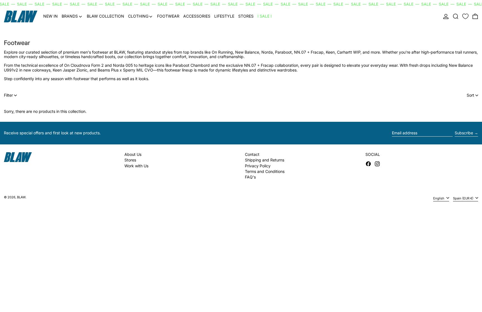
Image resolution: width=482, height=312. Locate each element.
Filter (8, 95)
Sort (470, 95)
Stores (130, 160)
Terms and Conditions (265, 171)
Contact (252, 154)
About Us (132, 154)
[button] (456, 16)
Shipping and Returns (264, 160)
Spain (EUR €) (463, 198)
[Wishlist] (465, 16)
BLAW (21, 197)
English (439, 198)
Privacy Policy (258, 165)
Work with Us (136, 165)
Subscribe (464, 132)
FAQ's (250, 177)
